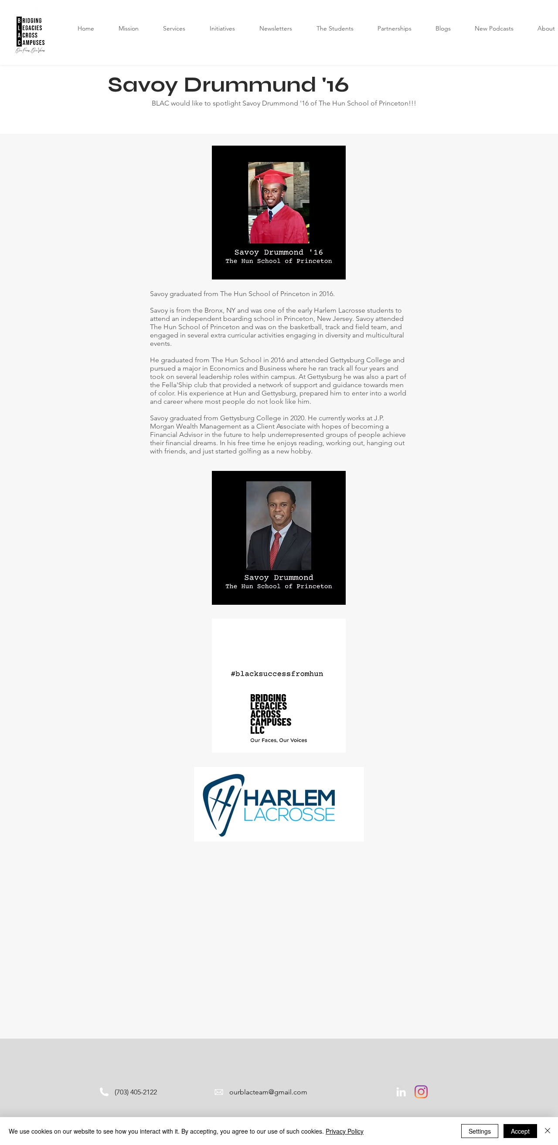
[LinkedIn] (401, 1091)
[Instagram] (421, 1091)
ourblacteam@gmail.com (268, 1092)
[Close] (547, 1131)
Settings (480, 1131)
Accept (520, 1131)
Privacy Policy (345, 1131)
